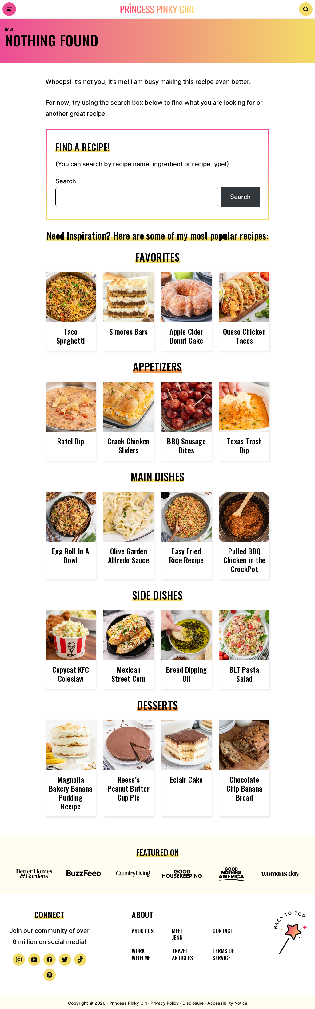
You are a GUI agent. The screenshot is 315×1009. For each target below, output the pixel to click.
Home (9, 29)
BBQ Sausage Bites (186, 445)
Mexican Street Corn (128, 674)
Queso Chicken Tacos (244, 336)
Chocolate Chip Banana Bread (244, 788)
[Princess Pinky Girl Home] (157, 8)
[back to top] (289, 944)
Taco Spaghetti (70, 336)
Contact (223, 931)
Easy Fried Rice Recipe (186, 555)
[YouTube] (34, 959)
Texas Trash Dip (244, 445)
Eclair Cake (186, 779)
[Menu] (9, 9)
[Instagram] (19, 959)
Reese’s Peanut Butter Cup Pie (129, 788)
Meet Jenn (177, 934)
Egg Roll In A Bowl (71, 555)
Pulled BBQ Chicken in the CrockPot (244, 559)
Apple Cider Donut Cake (186, 336)
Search (65, 181)
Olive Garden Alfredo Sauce (128, 555)
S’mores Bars (128, 331)
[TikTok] (80, 959)
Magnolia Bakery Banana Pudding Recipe (70, 792)
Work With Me (141, 954)
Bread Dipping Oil (186, 674)
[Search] (306, 9)
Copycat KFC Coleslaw (70, 674)
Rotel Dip (70, 440)
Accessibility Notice (227, 1003)
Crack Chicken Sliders (128, 445)
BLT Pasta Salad (244, 674)
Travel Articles (182, 954)
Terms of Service (223, 954)
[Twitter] (65, 959)
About (142, 915)
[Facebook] (49, 959)
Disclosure (193, 1003)
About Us (143, 931)
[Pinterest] (49, 975)
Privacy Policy (164, 1003)
